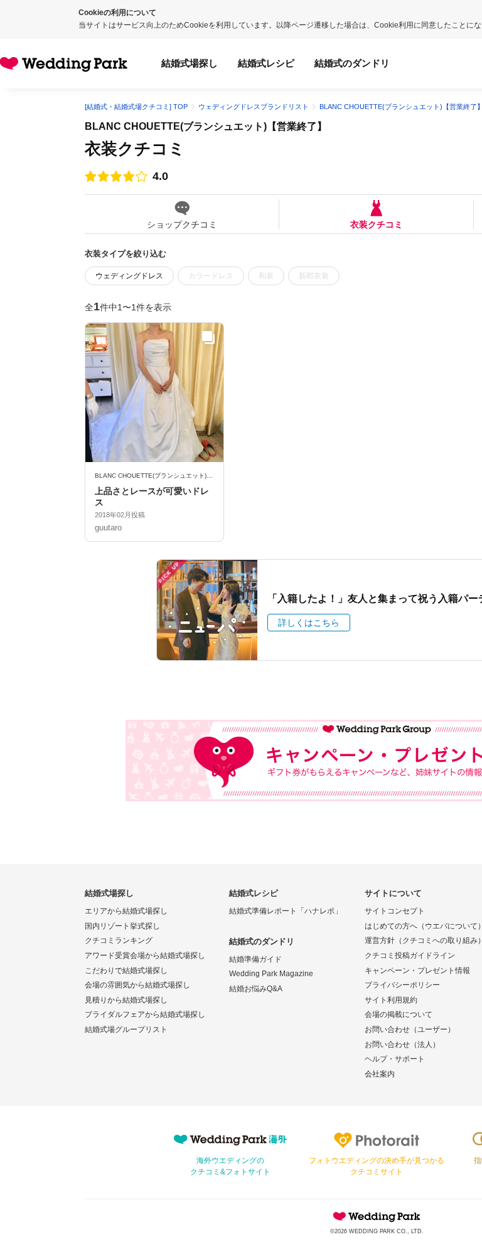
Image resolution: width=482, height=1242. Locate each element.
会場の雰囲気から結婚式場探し (137, 985)
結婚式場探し (189, 63)
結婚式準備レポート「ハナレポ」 (285, 911)
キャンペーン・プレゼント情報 (417, 970)
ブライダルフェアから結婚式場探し (145, 1014)
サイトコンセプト (395, 911)
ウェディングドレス (129, 275)
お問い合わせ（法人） (402, 1044)
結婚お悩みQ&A (255, 988)
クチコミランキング (119, 940)
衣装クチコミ (376, 224)
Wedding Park (376, 1216)
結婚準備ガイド (255, 959)
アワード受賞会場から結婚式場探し (145, 955)
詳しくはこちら (309, 623)
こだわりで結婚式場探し (126, 970)
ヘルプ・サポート (395, 1059)
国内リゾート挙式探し (122, 926)
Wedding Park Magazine (271, 973)
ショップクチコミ (182, 224)
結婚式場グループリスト (126, 1029)
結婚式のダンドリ (352, 63)
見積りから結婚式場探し (126, 1000)
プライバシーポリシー (402, 985)
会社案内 (380, 1074)
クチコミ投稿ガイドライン (410, 955)
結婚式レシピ (266, 63)
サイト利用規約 (391, 1000)
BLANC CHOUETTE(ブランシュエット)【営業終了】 (206, 126)
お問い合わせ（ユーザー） (410, 1029)
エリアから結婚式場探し (126, 911)
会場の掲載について (398, 1014)
